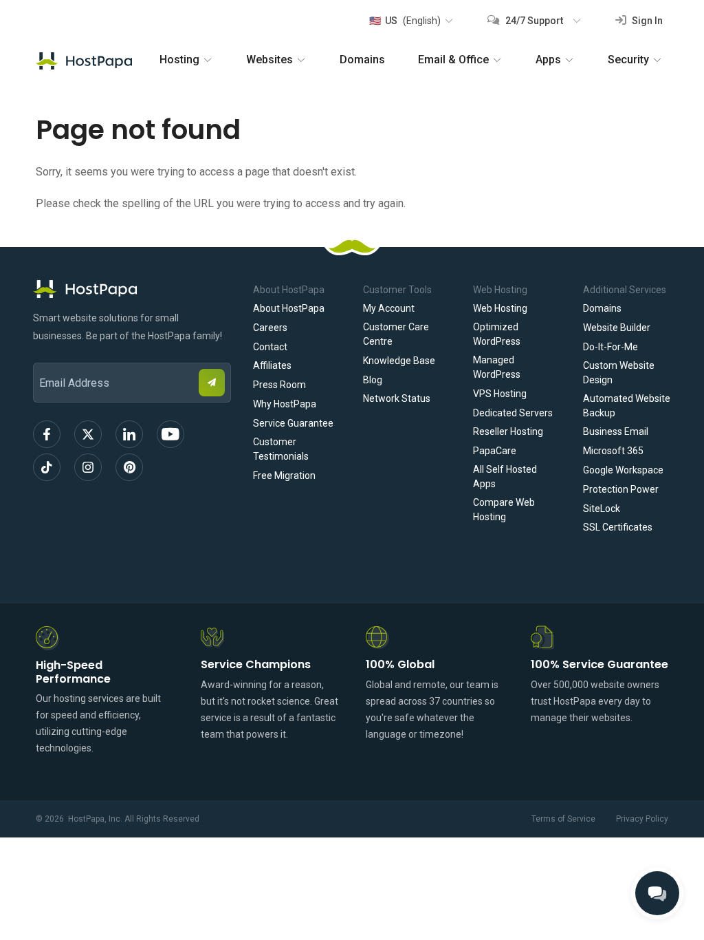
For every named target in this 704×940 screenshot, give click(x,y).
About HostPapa (288, 308)
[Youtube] (170, 434)
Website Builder (616, 327)
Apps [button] (548, 59)
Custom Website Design (618, 372)
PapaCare (494, 450)
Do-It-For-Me (610, 346)
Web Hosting (500, 308)
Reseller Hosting (508, 431)
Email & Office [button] (453, 59)
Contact (270, 346)
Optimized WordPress (496, 334)
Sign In (646, 20)
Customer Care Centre (396, 334)
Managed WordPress (496, 367)
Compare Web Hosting (504, 509)
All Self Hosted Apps (505, 476)
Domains (362, 59)
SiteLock (601, 508)
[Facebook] (46, 434)
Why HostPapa (284, 403)
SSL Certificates (617, 527)
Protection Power (621, 489)
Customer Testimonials (281, 449)
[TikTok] (46, 467)
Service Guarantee (293, 423)
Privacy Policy (642, 819)
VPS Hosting (500, 393)
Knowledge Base (399, 360)
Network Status (396, 398)
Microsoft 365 (613, 450)
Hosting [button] (179, 59)
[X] (88, 434)
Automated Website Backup (626, 405)
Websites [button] (269, 59)
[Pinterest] (129, 467)
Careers (270, 327)
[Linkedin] (129, 434)
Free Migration (284, 475)
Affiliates (272, 365)
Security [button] (628, 59)
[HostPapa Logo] (132, 289)
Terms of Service (563, 819)
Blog (372, 379)
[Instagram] (88, 467)
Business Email (615, 431)
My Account (389, 308)
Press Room (279, 384)
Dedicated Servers (513, 412)
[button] (411, 20)
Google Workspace (623, 470)
